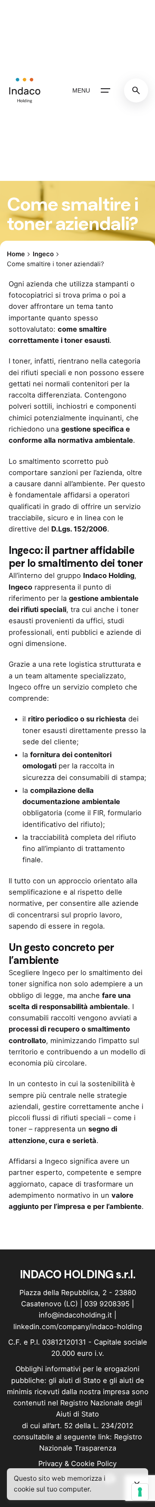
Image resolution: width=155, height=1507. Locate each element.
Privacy (50, 1463)
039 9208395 (107, 1303)
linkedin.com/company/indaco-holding (77, 1326)
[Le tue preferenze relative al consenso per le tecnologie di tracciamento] (140, 1492)
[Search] (136, 90)
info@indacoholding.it (75, 1315)
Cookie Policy (94, 1463)
